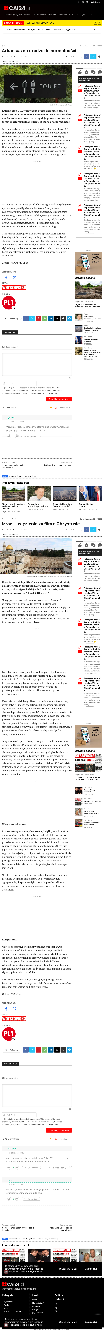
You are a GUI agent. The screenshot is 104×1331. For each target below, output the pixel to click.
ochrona (28, 476)
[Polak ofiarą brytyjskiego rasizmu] (78, 317)
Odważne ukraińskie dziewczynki (40, 23)
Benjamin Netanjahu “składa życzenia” (92, 329)
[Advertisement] (37, 182)
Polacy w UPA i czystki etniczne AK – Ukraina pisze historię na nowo (92, 353)
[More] (99, 56)
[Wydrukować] (63, 318)
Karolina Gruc (12, 57)
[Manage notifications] (6, 1325)
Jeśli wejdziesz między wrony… (58, 465)
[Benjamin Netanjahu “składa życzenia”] (78, 328)
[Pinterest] (38, 318)
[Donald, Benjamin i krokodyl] (78, 340)
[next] (99, 23)
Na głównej (79, 301)
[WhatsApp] (44, 318)
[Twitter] (87, 2)
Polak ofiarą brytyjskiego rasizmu (92, 318)
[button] (95, 29)
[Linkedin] (50, 318)
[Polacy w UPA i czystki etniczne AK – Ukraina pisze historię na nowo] (78, 351)
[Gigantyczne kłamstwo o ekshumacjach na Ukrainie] (88, 290)
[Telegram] (69, 318)
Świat (4, 46)
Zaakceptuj (91, 1322)
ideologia (12, 476)
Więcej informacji (68, 1322)
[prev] (95, 23)
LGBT (20, 476)
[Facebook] (79, 2)
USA (34, 476)
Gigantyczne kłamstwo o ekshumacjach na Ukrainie (87, 305)
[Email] (57, 318)
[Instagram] (83, 2)
